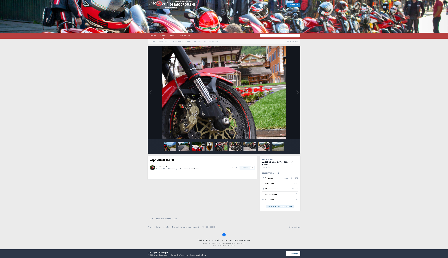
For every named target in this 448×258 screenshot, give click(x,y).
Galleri (163, 36)
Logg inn (279, 5)
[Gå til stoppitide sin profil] (152, 167)
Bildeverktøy (290, 134)
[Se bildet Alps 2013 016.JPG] (198, 146)
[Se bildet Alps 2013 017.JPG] (184, 146)
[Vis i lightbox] (224, 92)
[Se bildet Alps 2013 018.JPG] (170, 146)
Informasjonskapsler (242, 240)
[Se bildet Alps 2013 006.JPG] (249, 146)
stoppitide (163, 166)
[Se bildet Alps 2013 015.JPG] (209, 146)
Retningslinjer (201, 255)
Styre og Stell (184, 36)
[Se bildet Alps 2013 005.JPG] (264, 146)
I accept (294, 254)
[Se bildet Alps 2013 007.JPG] (235, 146)
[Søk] (297, 35)
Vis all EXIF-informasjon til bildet (280, 206)
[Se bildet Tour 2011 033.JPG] (278, 146)
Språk (200, 240)
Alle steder (288, 35)
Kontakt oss (226, 240)
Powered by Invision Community (224, 245)
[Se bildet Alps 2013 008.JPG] (221, 146)
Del (235, 168)
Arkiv (172, 36)
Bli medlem (293, 5)
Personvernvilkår (213, 240)
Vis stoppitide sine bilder (189, 169)
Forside (153, 36)
